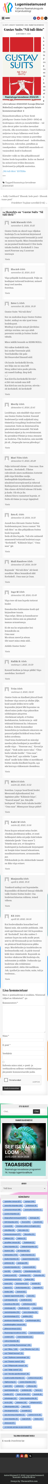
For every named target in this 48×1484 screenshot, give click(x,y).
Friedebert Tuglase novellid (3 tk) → (29, 203)
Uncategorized (11, 1411)
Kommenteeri (10, 1003)
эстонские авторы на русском (18, 1427)
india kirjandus (27, 1255)
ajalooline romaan (13, 1201)
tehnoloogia (10, 1398)
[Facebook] (34, 18)
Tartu (38, 1390)
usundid (26, 1411)
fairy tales (23, 1230)
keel (7, 1271)
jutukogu (22, 1263)
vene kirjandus (11, 1419)
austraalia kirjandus (33, 1210)
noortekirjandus (12, 1312)
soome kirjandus (27, 1382)
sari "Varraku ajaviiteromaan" (17, 1374)
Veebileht (7, 1053)
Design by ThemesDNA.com (24, 1481)
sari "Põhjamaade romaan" (16, 1365)
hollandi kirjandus (29, 1247)
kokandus (39, 1275)
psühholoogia (33, 1320)
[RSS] (42, 18)
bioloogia (34, 1218)
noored (37, 1308)
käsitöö (36, 1283)
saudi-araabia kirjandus (14, 1378)
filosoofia (29, 1234)
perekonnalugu (12, 1316)
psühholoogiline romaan (15, 1324)
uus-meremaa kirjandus (14, 1415)
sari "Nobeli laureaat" (14, 1353)
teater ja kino (23, 1394)
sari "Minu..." (11, 1349)
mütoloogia (10, 1308)
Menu (7, 18)
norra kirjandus (30, 1312)
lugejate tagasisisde (16, 25)
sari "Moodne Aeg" (29, 1349)
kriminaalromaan (13, 1279)
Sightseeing (10, 1382)
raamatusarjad (36, 1333)
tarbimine (26, 1390)
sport (8, 1386)
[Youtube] (38, 18)
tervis (8, 1402)
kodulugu (25, 1275)
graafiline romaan (12, 1242)
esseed (8, 1226)
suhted (19, 1386)
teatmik (38, 1394)
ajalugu (29, 1201)
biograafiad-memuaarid (15, 1218)
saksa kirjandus (12, 1341)
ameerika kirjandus (13, 1206)
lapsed (8, 1288)
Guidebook (29, 1242)
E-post (6, 1045)
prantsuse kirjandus (13, 1320)
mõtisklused (29, 1304)
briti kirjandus (11, 1222)
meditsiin (26, 1300)
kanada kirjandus (12, 1267)
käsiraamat (22, 1283)
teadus (9, 1394)
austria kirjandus (12, 1214)
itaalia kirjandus (11, 1259)
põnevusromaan (12, 1329)
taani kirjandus (11, 1390)
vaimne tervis (35, 1415)
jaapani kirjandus (30, 1259)
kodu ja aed (10, 1275)
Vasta (7, 259)
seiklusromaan (34, 1378)
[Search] (45, 18)
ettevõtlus (9, 1230)
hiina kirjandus (11, 1247)
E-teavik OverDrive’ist (13, 1441)
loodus (9, 1292)
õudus (38, 1419)
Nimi (6, 1036)
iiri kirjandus (23, 1251)
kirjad (17, 1271)
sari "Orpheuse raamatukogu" (17, 1357)
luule (26, 25)
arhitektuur (31, 1206)
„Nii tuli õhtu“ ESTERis (14, 171)
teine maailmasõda (28, 1398)
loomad (21, 1292)
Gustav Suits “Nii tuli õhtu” (24, 29)
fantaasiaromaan (12, 1234)
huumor (9, 1251)
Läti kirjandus (11, 1300)
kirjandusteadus (32, 1271)
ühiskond (9, 1423)
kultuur (29, 1279)
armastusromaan (12, 1210)
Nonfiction (24, 1308)
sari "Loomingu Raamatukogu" (17, 1345)
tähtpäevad (35, 1402)
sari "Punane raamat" (14, 1361)
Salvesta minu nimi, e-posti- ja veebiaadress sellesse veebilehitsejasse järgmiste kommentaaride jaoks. (22, 1068)
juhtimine (9, 1263)
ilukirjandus (11, 1255)
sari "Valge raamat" (13, 1370)
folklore (21, 1238)
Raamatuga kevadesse (36, 25)
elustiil (38, 1222)
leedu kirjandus (22, 1288)
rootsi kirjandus (25, 1337)
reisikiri (9, 1337)
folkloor (9, 1238)
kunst (8, 1283)
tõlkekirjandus (11, 1406)
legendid (38, 1288)
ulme (25, 1406)
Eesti (6, 25)
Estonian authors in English (28, 1226)
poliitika (27, 1316)
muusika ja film (12, 1304)
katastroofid (29, 1267)
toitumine (21, 1402)
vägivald (26, 1419)
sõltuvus (31, 1386)
